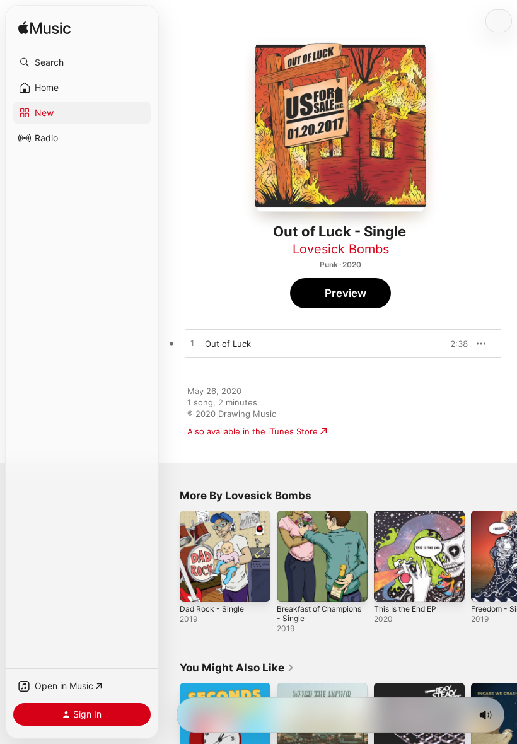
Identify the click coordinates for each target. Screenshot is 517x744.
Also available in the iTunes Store (252, 431)
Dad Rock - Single (212, 608)
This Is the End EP (405, 608)
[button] (82, 62)
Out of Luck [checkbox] (228, 344)
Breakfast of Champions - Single (319, 613)
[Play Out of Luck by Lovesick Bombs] (192, 343)
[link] (237, 668)
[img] (44, 28)
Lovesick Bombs (341, 249)
